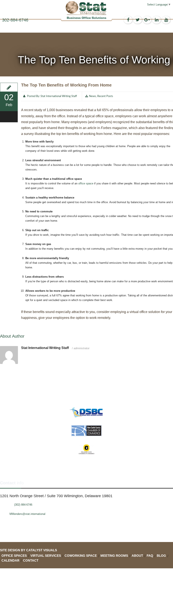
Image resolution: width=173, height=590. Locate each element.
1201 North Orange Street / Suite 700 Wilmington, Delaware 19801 (56, 496)
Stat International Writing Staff (59, 96)
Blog (161, 555)
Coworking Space (81, 555)
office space (85, 183)
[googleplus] (147, 20)
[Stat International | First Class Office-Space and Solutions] (86, 10)
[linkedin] (156, 20)
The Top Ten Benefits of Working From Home (66, 85)
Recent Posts (105, 96)
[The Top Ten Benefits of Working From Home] (9, 87)
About (137, 555)
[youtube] (166, 20)
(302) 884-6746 (23, 504)
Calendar (10, 560)
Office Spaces (14, 555)
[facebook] (128, 20)
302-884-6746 (15, 20)
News (92, 96)
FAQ (150, 555)
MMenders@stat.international (27, 513)
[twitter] (137, 20)
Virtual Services (45, 555)
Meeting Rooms (114, 555)
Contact (30, 560)
